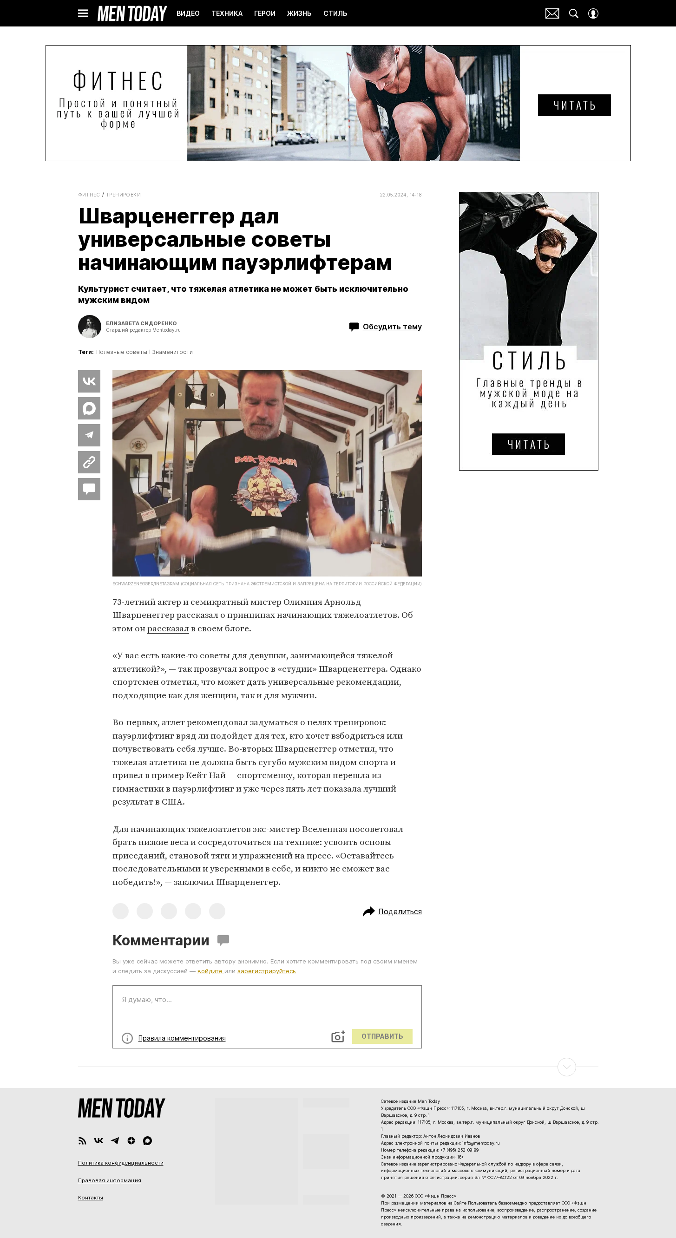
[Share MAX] (89, 408)
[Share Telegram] (89, 435)
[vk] (98, 1140)
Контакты (90, 1197)
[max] (147, 1140)
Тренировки (123, 194)
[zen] (131, 1140)
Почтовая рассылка (552, 13)
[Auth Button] (593, 13)
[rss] (82, 1140)
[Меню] (83, 13)
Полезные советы (121, 351)
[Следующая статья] (338, 1067)
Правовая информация (109, 1180)
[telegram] (115, 1140)
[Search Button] (574, 13)
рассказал (168, 628)
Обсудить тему (392, 326)
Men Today (132, 13)
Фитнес (89, 194)
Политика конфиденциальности (121, 1162)
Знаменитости (172, 351)
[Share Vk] (89, 381)
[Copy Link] (89, 462)
